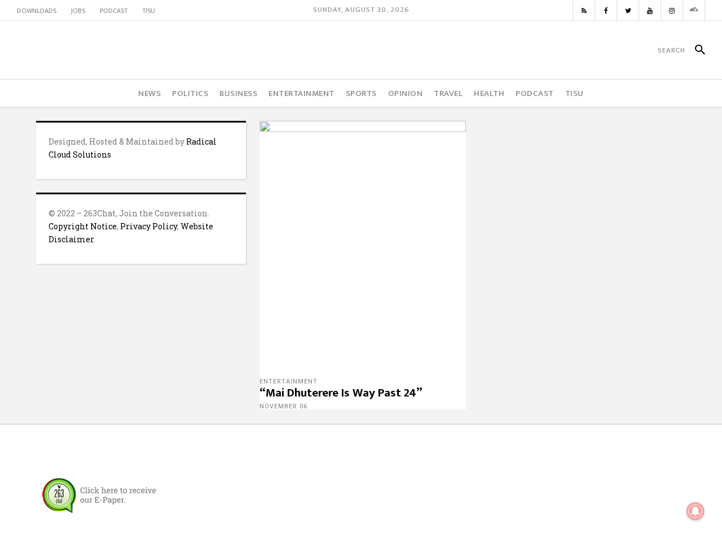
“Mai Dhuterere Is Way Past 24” (340, 393)
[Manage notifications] (695, 511)
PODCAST (113, 10)
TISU (148, 10)
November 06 (283, 406)
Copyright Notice (83, 226)
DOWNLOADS (36, 10)
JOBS (78, 10)
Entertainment (288, 381)
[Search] (695, 50)
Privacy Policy (148, 226)
